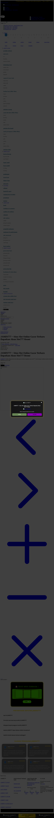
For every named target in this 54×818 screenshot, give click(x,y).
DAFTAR (34, 414)
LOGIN (19, 414)
